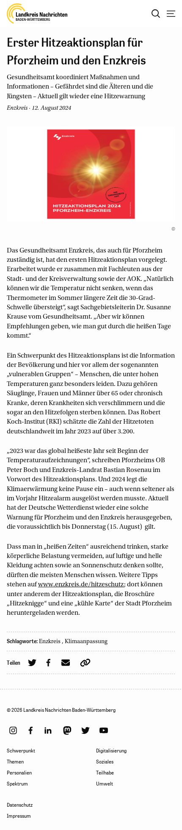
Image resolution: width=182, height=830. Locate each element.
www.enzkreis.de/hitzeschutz (81, 584)
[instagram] (13, 730)
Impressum (19, 816)
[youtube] (103, 730)
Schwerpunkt (21, 751)
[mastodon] (67, 730)
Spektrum (17, 784)
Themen (15, 762)
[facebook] (30, 730)
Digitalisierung (111, 751)
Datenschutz (20, 805)
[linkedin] (47, 730)
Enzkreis (50, 642)
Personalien (19, 773)
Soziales (104, 762)
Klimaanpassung (86, 642)
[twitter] (85, 730)
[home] (37, 13)
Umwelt (104, 784)
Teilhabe (105, 773)
